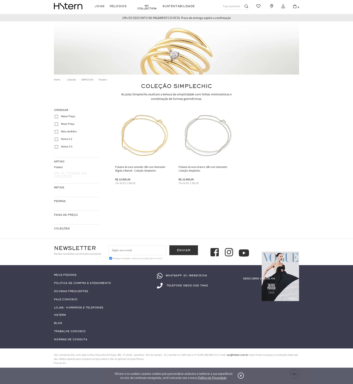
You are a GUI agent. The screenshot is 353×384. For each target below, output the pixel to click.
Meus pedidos (65, 275)
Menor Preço (68, 116)
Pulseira (103, 79)
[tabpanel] (176, 48)
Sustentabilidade (178, 6)
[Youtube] (244, 253)
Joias (100, 6)
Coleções (71, 79)
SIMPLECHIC (87, 79)
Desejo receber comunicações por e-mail (137, 258)
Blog (58, 323)
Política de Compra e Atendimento (82, 283)
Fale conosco (66, 299)
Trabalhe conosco (70, 331)
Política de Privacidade (212, 378)
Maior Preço (68, 124)
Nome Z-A (66, 146)
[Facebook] (215, 253)
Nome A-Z (66, 139)
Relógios (118, 6)
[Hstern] (68, 6)
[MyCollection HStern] (146, 7)
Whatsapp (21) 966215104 (186, 275)
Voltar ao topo (294, 286)
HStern (60, 315)
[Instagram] (230, 253)
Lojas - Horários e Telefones (78, 308)
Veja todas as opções (70, 175)
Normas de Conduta (70, 339)
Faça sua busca (231, 6)
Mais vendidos (69, 131)
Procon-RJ (60, 363)
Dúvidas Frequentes (71, 291)
